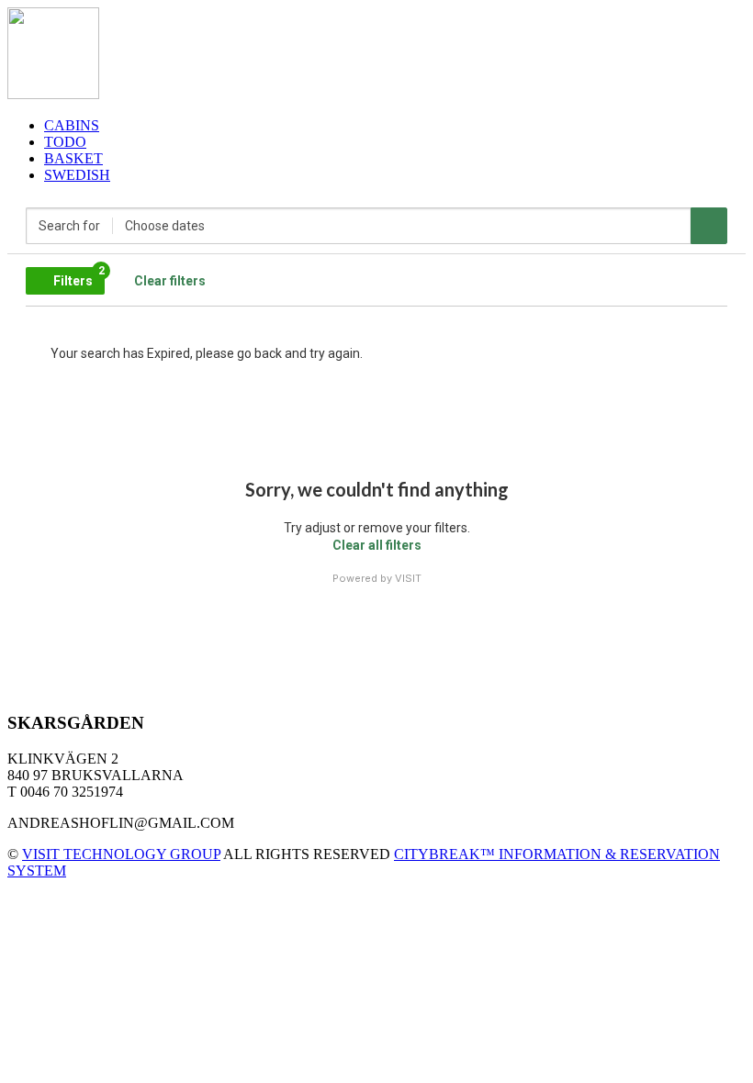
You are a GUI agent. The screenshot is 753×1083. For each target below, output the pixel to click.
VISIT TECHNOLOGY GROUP (121, 854)
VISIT (408, 578)
